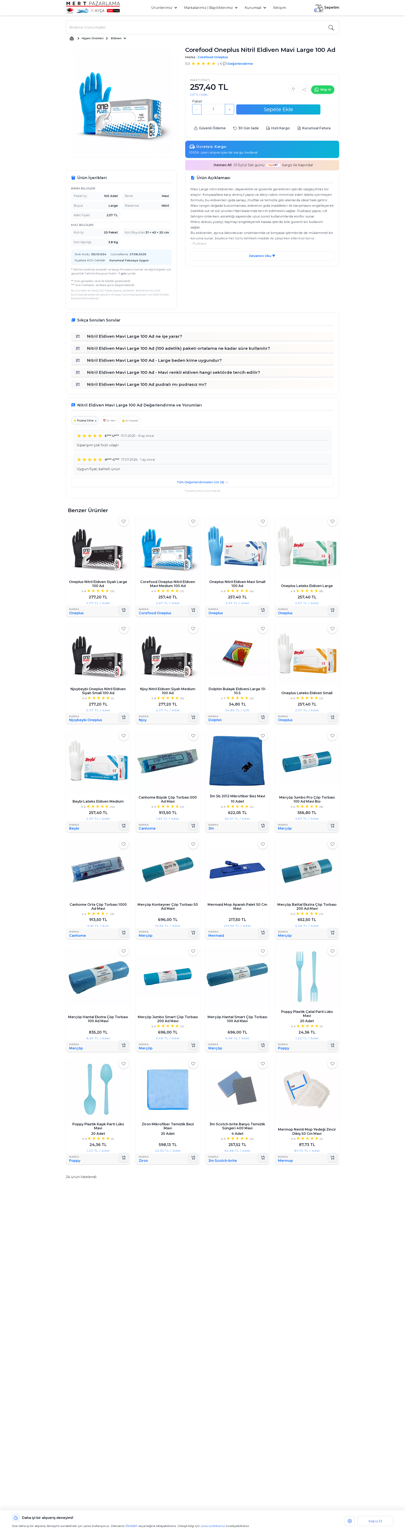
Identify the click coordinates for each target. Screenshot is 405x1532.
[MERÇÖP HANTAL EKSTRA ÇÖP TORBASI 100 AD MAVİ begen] (123, 951)
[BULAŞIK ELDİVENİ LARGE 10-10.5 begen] (262, 628)
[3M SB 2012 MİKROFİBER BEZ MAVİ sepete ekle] (262, 825)
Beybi (74, 828)
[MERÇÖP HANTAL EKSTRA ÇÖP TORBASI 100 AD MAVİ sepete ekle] (123, 1045)
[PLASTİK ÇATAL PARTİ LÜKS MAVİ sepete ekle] (332, 1045)
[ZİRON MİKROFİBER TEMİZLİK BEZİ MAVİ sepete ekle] (193, 1157)
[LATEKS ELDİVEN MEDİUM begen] (123, 735)
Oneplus (76, 613)
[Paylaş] (304, 89)
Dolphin (215, 720)
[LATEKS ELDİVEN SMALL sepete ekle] (332, 717)
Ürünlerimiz (162, 8)
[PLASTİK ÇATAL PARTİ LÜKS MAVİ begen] (332, 951)
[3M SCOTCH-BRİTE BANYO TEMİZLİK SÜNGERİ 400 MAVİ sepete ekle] (262, 1157)
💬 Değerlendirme (238, 64)
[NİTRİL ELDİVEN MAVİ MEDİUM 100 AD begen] (193, 521)
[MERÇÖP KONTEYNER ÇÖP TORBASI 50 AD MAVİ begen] (193, 844)
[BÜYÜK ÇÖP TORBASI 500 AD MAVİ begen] (193, 735)
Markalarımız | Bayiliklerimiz (208, 8)
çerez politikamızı (213, 1526)
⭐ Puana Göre (84, 420)
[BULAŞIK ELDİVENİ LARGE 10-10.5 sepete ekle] (262, 717)
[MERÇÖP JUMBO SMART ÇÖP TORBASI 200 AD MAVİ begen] (193, 951)
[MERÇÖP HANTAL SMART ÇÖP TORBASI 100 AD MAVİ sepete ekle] (262, 1045)
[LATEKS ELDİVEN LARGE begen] (332, 521)
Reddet (132, 1526)
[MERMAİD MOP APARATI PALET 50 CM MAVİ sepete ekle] (262, 932)
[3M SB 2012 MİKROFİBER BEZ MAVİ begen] (262, 735)
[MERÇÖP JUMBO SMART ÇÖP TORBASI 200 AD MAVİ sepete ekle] (193, 1045)
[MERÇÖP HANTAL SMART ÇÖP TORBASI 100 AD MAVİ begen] (262, 951)
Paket (197, 101)
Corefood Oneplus (213, 57)
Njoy (143, 720)
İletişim (279, 8)
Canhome (147, 828)
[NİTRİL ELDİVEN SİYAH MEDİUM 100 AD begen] (193, 628)
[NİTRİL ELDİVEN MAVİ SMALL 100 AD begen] (262, 521)
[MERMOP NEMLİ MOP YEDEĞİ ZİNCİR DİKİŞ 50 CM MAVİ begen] (332, 1063)
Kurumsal (253, 8)
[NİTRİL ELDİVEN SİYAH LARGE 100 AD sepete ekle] (123, 610)
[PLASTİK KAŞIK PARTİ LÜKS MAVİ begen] (123, 1063)
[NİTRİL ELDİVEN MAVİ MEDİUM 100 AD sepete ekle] (193, 610)
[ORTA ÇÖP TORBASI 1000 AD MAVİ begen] (123, 844)
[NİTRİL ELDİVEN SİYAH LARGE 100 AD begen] (123, 521)
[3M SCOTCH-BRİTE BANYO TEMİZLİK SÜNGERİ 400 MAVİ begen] (262, 1063)
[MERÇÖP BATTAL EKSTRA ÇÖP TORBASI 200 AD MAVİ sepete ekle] (332, 932)
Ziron (143, 1161)
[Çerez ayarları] (350, 1521)
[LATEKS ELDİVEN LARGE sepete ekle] (332, 610)
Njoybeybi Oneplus (85, 720)
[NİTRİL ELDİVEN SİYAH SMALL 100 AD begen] (123, 628)
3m (211, 828)
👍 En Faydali (130, 420)
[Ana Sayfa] (72, 38)
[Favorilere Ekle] (293, 89)
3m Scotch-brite (222, 1161)
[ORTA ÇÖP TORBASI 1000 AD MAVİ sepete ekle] (123, 932)
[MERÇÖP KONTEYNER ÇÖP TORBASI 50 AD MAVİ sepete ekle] (193, 932)
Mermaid (216, 936)
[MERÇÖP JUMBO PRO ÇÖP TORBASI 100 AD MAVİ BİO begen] (332, 735)
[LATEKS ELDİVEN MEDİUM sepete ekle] (123, 825)
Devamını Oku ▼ (262, 256)
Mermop (285, 1161)
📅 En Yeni (109, 420)
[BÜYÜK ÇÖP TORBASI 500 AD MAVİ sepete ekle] (193, 825)
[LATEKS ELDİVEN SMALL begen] (332, 628)
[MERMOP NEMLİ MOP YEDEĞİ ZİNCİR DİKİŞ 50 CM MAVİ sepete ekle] (332, 1157)
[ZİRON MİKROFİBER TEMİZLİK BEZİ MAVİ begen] (193, 1063)
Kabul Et (375, 1521)
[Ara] (331, 27)
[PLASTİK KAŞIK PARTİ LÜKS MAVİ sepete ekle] (123, 1157)
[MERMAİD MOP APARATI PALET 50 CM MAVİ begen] (262, 844)
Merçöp (285, 828)
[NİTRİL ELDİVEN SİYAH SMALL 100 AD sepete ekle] (123, 717)
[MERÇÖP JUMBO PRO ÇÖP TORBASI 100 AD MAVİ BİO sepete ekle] (332, 825)
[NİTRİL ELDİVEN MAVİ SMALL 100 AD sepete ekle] (262, 610)
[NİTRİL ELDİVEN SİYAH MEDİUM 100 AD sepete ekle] (193, 717)
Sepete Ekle (278, 109)
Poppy (283, 1048)
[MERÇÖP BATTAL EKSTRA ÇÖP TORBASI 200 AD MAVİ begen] (332, 844)
